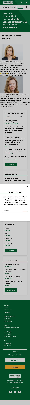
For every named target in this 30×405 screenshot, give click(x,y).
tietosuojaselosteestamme (14, 202)
